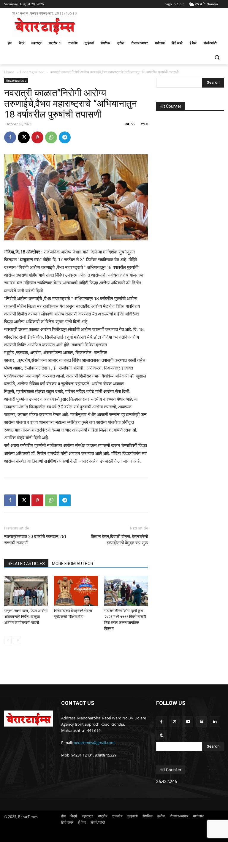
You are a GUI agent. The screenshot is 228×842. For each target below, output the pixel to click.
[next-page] (17, 640)
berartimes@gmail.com (94, 742)
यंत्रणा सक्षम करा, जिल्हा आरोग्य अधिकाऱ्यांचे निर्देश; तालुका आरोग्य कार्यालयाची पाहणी (26, 616)
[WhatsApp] (51, 137)
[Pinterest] (37, 137)
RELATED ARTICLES (26, 563)
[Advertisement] (154, 23)
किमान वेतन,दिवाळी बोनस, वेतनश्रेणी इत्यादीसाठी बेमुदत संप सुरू (119, 540)
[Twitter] (175, 721)
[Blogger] (201, 721)
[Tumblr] (161, 735)
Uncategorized (32, 71)
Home (9, 71)
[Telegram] (65, 137)
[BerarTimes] (28, 719)
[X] (24, 137)
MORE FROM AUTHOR (72, 563)
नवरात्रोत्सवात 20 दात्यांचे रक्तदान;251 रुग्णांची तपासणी (35, 540)
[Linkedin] (215, 721)
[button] (217, 57)
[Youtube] (188, 721)
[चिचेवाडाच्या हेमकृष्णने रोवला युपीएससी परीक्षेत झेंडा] (76, 591)
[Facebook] (10, 137)
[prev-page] (8, 640)
